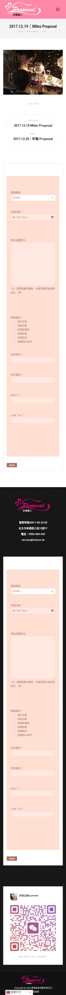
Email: (16, 395)
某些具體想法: (19, 240)
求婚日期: (17, 212)
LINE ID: (17, 415)
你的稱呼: (17, 354)
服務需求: (17, 317)
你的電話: (17, 375)
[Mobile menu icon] (57, 9)
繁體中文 (15, 992)
